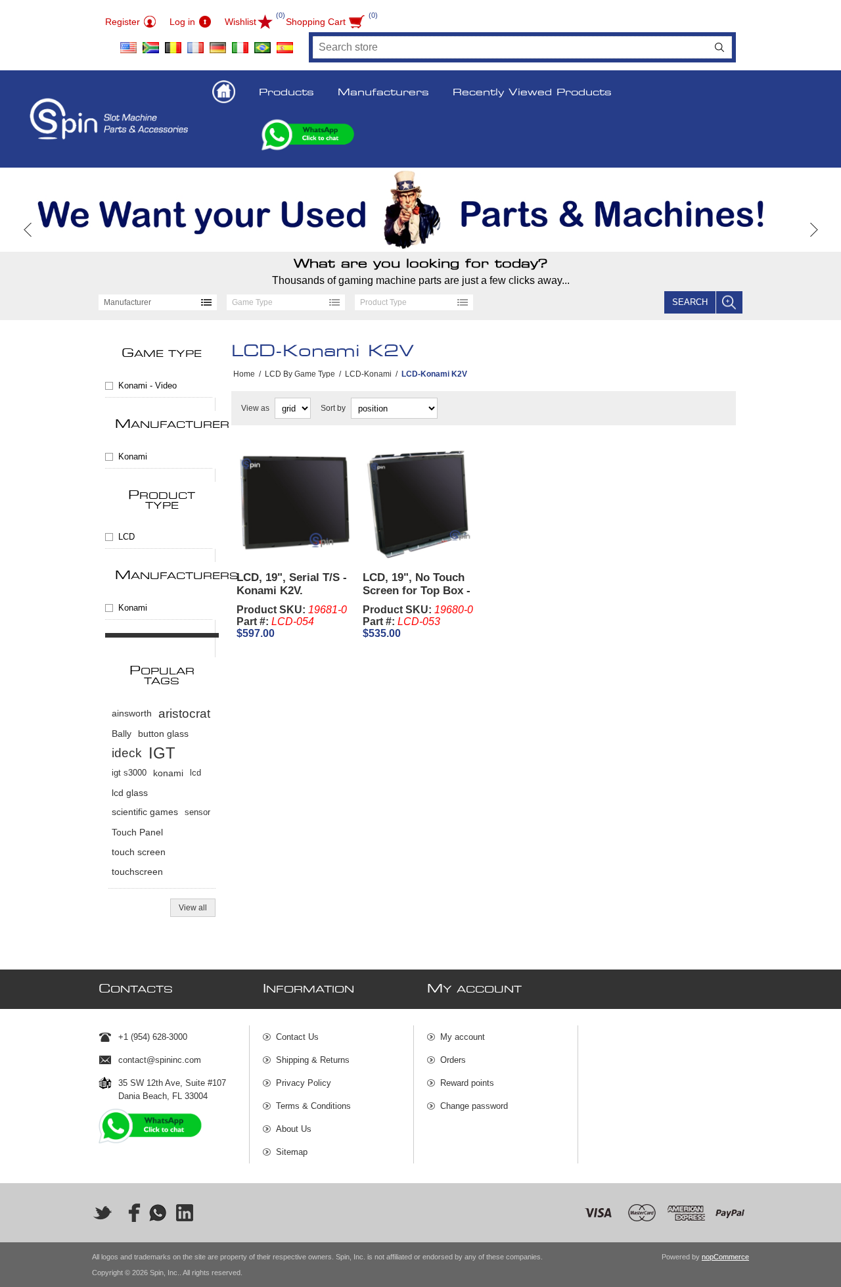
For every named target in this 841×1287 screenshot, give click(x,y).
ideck (127, 753)
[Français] (195, 42)
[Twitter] (102, 1212)
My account (462, 1037)
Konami (132, 456)
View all (193, 907)
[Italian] (239, 42)
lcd (195, 773)
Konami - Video (147, 385)
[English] (128, 42)
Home (244, 374)
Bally (121, 733)
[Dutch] (172, 42)
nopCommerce (725, 1257)
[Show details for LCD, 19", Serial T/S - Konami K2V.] (294, 503)
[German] (217, 42)
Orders (453, 1060)
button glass (163, 733)
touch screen (139, 852)
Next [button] (813, 230)
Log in (182, 21)
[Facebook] (130, 1212)
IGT (161, 753)
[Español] (284, 42)
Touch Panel (137, 832)
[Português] (262, 42)
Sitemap (291, 1152)
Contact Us (297, 1037)
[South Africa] (150, 42)
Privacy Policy (303, 1083)
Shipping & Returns (313, 1060)
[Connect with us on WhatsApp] (157, 1212)
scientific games (145, 812)
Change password (474, 1106)
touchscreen (137, 871)
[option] (420, 210)
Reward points (467, 1083)
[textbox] (510, 47)
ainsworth (132, 713)
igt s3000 (129, 773)
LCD (126, 537)
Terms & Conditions (313, 1106)
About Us (293, 1129)
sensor (197, 812)
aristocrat (184, 713)
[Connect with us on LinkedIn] (185, 1212)
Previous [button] (28, 230)
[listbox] (158, 302)
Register (122, 21)
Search (719, 47)
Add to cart (322, 543)
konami (168, 773)
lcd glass (130, 792)
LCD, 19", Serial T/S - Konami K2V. (292, 584)
